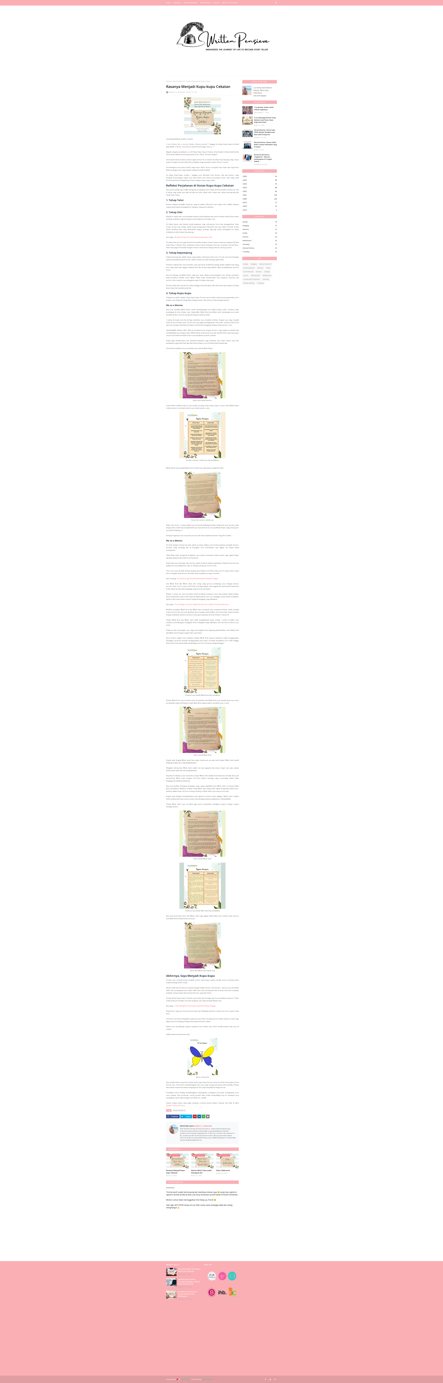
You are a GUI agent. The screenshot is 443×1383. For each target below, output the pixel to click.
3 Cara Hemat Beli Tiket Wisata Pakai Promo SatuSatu (189, 1270)
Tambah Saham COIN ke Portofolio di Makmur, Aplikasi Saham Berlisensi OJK (189, 1281)
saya (188, 152)
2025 (260, 180)
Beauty (260, 222)
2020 (260, 199)
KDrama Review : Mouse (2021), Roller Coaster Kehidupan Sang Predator (265, 144)
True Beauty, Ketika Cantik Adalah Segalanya (263, 108)
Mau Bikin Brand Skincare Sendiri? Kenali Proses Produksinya (187, 1294)
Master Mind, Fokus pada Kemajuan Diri (201, 1171)
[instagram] (275, 1379)
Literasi (245, 275)
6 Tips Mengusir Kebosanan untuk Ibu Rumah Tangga (195, 1006)
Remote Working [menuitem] (190, 3)
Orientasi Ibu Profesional (251, 279)
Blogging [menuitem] (177, 3)
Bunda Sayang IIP (248, 268)
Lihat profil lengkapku (259, 96)
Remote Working (260, 248)
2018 (260, 206)
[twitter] (270, 1379)
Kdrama (260, 237)
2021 (260, 195)
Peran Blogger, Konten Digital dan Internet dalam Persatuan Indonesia (202, 604)
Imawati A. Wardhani (177, 92)
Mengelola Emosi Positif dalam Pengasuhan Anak (193, 237)
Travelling (260, 252)
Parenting (260, 244)
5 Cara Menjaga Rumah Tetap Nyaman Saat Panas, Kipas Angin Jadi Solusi (265, 120)
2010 (260, 210)
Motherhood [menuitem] (205, 3)
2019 (260, 202)
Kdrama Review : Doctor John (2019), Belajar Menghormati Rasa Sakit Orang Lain (264, 132)
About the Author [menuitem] (229, 3)
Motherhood (260, 241)
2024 (260, 184)
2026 (260, 176)
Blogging (260, 226)
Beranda (169, 81)
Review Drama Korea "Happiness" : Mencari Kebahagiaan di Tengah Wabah (263, 158)
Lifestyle (267, 272)
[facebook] (265, 1379)
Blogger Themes (207, 1379)
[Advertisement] (183, 1338)
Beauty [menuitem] (216, 3)
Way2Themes (185, 1379)
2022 (260, 191)
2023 (260, 187)
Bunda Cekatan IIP (179, 81)
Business (260, 229)
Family (260, 233)
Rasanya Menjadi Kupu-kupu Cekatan (175, 1171)
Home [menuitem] (168, 3)
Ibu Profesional (248, 272)
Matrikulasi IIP (255, 275)
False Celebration (223, 1170)
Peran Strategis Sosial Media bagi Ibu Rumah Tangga (197, 578)
